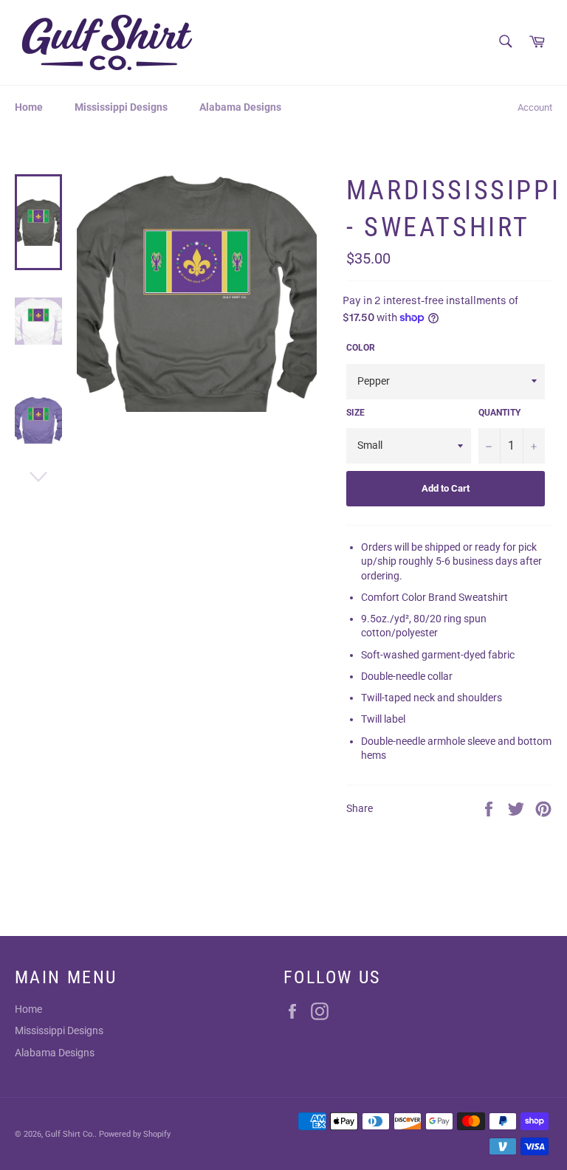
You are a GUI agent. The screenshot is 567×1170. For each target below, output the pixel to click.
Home (29, 107)
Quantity (499, 412)
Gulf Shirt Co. (69, 1134)
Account (535, 107)
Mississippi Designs (121, 107)
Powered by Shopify (135, 1134)
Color (360, 348)
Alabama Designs (240, 107)
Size (355, 412)
